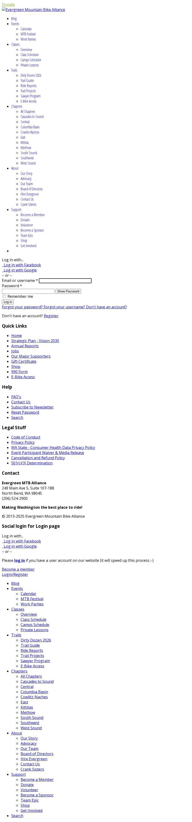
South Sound (29, 152)
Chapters (16, 106)
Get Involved (28, 245)
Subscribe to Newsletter (32, 407)
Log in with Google (19, 270)
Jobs (15, 351)
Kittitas (25, 142)
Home (16, 335)
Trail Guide (27, 80)
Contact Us (27, 199)
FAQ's (16, 396)
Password (12, 285)
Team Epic (27, 235)
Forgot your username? (65, 307)
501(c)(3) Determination (32, 463)
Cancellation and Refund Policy (38, 457)
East (23, 137)
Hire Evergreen (30, 194)
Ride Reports (28, 85)
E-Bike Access (28, 101)
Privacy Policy (23, 442)
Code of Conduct (25, 437)
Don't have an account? (106, 307)
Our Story (26, 173)
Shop (24, 240)
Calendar (26, 28)
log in (19, 560)
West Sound (28, 163)
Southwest (27, 158)
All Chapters (28, 111)
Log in (8, 302)
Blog (14, 18)
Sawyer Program (31, 96)
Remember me (20, 296)
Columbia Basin (30, 127)
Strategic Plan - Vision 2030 (35, 340)
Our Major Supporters (31, 356)
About (14, 168)
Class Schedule (30, 54)
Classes (15, 44)
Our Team (27, 183)
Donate (8, 4)
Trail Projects (28, 90)
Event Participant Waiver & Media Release (47, 452)
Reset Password (25, 412)
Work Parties (28, 39)
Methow (26, 147)
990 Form (19, 371)
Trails (14, 70)
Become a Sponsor (32, 230)
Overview (26, 49)
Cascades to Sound (32, 116)
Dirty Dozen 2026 (31, 75)
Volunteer (27, 225)
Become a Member (33, 214)
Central (25, 121)
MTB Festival (28, 34)
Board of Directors (31, 188)
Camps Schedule (31, 59)
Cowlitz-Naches (30, 132)
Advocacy (26, 178)
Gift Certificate (23, 361)
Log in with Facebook (21, 265)
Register (51, 315)
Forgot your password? (23, 307)
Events (15, 23)
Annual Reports (25, 345)
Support (16, 209)
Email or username (20, 280)
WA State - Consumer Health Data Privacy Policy (53, 447)
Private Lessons (29, 65)
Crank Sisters (28, 204)
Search (17, 417)
